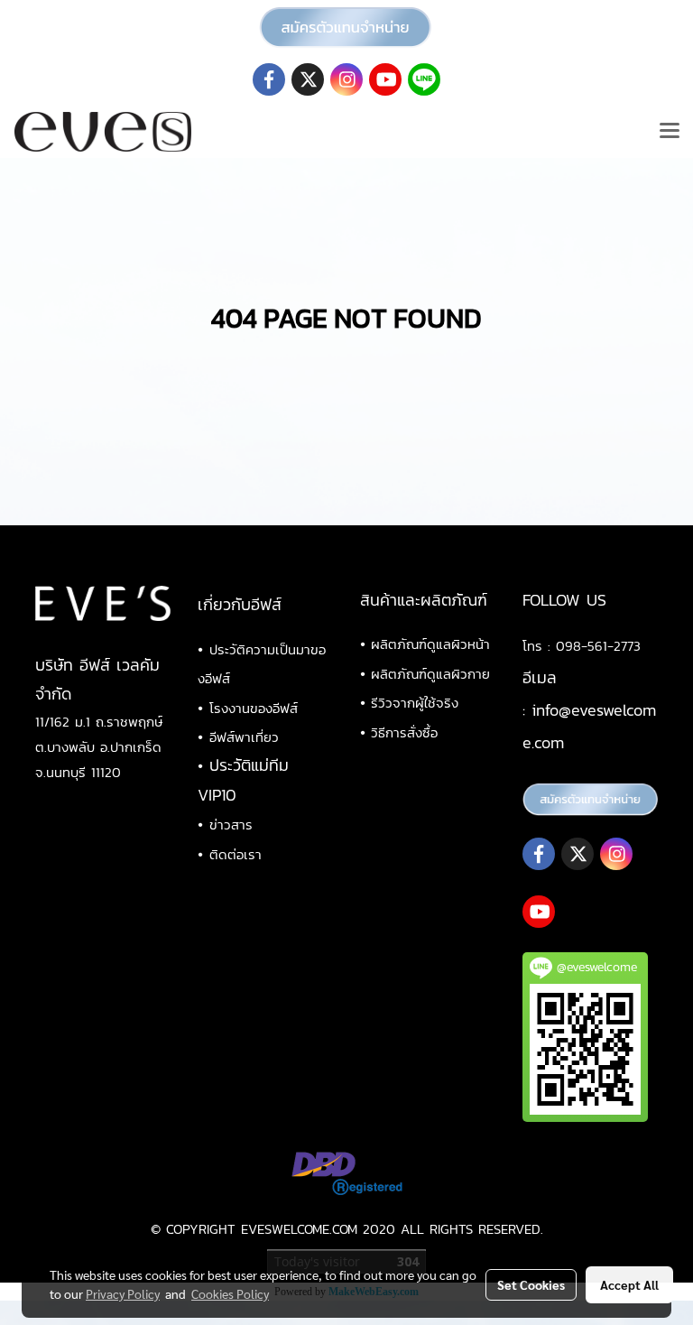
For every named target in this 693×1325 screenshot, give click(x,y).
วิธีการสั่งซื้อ (404, 732)
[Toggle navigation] (669, 132)
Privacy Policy (123, 1293)
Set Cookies (531, 1284)
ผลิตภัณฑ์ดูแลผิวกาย (430, 673)
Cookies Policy (230, 1293)
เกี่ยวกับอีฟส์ (240, 604)
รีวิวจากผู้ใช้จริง (414, 702)
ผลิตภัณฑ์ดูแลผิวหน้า (430, 644)
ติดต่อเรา (235, 854)
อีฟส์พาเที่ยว (244, 737)
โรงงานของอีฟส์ (253, 708)
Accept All (629, 1284)
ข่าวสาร (231, 824)
